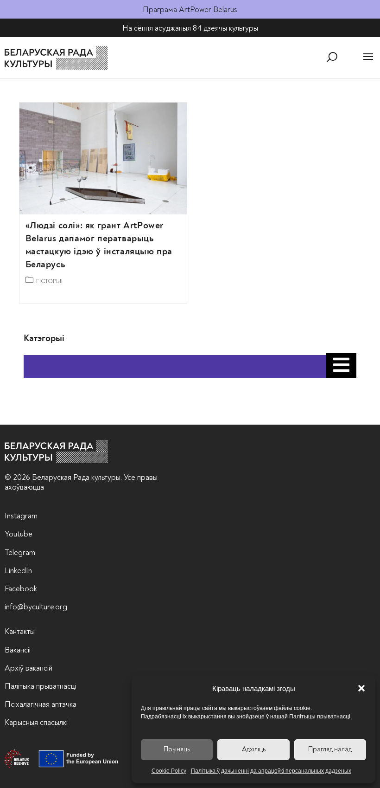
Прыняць (177, 749)
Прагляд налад (330, 749)
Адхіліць (254, 749)
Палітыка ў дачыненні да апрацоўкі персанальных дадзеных (271, 771)
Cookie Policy (169, 771)
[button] (361, 688)
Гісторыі (49, 281)
